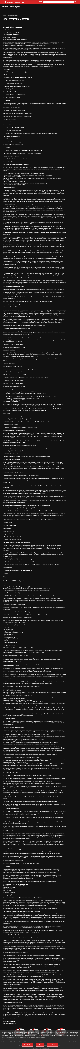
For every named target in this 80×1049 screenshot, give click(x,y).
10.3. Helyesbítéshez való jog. (9, 124)
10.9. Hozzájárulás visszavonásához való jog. (12, 141)
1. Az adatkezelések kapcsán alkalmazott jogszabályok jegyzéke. (16, 72)
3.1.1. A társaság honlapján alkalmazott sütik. (12, 83)
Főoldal (4, 15)
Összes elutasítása (27, 1044)
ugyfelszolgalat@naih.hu (11, 895)
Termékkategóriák (14, 7)
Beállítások (40, 1044)
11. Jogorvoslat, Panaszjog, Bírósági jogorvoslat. (13, 144)
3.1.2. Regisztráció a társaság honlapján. (11, 91)
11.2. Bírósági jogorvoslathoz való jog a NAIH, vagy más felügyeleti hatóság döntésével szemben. (23, 150)
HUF (23, 2)
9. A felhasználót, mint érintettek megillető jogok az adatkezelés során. (17, 116)
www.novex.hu (7, 289)
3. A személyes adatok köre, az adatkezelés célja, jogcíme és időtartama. (17, 77)
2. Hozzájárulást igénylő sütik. (9, 89)
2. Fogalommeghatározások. (9, 74)
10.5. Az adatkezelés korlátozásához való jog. (12, 130)
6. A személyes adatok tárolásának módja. (11, 107)
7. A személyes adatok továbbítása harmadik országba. (14, 110)
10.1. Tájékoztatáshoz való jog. (9, 119)
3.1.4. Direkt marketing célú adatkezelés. (11, 97)
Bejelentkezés (10, 2)
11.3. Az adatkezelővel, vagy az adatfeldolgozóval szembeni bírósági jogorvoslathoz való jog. (22, 153)
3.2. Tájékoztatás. (6, 100)
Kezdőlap (5, 7)
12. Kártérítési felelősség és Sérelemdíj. (11, 156)
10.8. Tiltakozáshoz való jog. (9, 139)
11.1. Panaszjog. (6, 147)
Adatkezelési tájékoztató (13, 15)
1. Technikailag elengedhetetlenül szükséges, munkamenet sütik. (16, 86)
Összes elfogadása (52, 1044)
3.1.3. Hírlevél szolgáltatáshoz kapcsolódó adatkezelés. (14, 94)
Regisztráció (17, 2)
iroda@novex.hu (6, 413)
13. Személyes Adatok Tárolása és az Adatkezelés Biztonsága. (15, 159)
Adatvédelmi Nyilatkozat (7, 1040)
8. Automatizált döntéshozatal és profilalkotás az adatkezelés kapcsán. (17, 113)
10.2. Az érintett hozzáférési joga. (10, 122)
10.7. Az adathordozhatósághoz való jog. (11, 136)
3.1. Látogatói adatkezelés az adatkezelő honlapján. (13, 80)
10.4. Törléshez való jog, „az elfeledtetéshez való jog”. (14, 127)
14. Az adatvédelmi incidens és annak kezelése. (12, 161)
